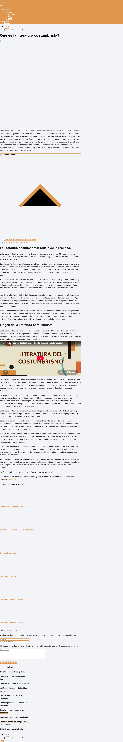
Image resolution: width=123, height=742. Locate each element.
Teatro (10, 18)
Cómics (10, 12)
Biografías (11, 14)
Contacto (7, 23)
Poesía (10, 19)
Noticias (6, 21)
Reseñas (7, 11)
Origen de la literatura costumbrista (16, 242)
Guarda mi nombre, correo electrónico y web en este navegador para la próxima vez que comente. (40, 646)
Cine (9, 16)
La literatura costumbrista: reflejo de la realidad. (20, 240)
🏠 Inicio (7, 9)
